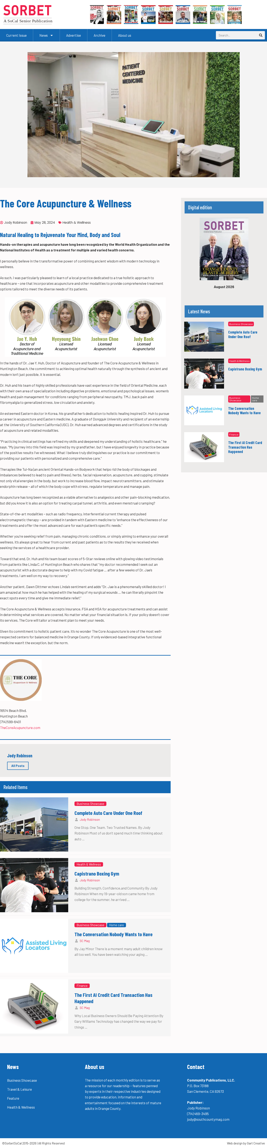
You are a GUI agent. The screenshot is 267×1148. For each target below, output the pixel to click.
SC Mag (85, 941)
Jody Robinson (90, 819)
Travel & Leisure (19, 1089)
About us (124, 35)
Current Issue (16, 35)
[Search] (261, 35)
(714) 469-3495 (198, 1114)
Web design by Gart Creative (246, 1143)
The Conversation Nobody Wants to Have (113, 934)
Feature (13, 1098)
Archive (99, 35)
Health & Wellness (77, 222)
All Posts (17, 766)
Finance (82, 985)
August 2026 (224, 287)
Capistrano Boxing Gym (96, 873)
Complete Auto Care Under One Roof (108, 813)
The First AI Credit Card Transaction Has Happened (245, 447)
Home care (116, 925)
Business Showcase (90, 803)
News (43, 35)
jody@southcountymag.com (208, 1119)
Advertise (73, 35)
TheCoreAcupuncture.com (20, 727)
